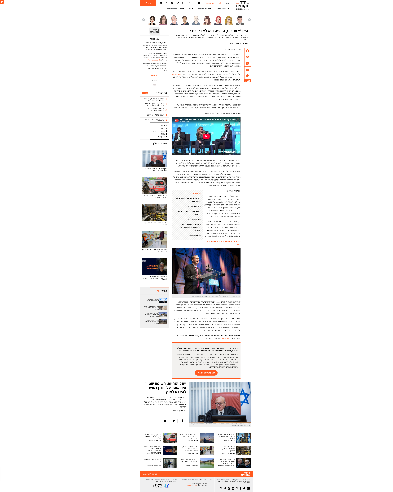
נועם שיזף (197, 220)
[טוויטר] (166, 3)
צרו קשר (184, 480)
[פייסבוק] (161, 3)
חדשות (163, 128)
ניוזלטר (201, 480)
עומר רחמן (195, 453)
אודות (227, 3)
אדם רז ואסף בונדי (230, 466)
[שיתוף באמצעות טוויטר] (247, 57)
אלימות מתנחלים (204, 9)
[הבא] (143, 19)
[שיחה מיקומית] (245, 474)
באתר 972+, (225, 338)
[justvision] (166, 486)
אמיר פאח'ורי (157, 466)
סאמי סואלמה (231, 453)
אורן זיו (196, 440)
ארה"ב (163, 125)
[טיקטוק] (178, 3)
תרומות (205, 480)
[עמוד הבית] (242, 4)
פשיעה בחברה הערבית (174, 9)
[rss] (221, 488)
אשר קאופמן (182, 411)
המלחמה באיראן (222, 9)
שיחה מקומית (240, 43)
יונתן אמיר (197, 206)
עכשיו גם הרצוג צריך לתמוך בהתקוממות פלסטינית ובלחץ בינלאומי (190, 227)
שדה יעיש (158, 440)
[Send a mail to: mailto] (154, 84)
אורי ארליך (195, 466)
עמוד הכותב (154, 75)
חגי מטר (198, 236)
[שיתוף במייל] (165, 421)
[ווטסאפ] (183, 3)
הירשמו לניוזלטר (211, 3)
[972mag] (157, 486)
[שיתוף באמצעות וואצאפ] (247, 63)
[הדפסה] (247, 76)
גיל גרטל (232, 440)
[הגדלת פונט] (249, 81)
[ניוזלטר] (248, 488)
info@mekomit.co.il (153, 60)
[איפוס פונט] (247, 81)
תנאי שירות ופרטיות (193, 480)
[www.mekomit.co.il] (163, 300)
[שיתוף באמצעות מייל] (247, 70)
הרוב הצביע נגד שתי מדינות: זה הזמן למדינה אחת (188, 199)
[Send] (199, 3)
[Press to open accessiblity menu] (2, 2)
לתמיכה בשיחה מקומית (206, 373)
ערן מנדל (189, 485)
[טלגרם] (172, 3)
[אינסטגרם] (189, 3)
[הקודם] (249, 19)
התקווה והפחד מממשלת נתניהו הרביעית (189, 212)
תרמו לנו (148, 3)
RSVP (196, 485)
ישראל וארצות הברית (158, 131)
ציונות (163, 134)
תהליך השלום (160, 136)
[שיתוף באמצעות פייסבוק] (247, 51)
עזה (190, 9)
